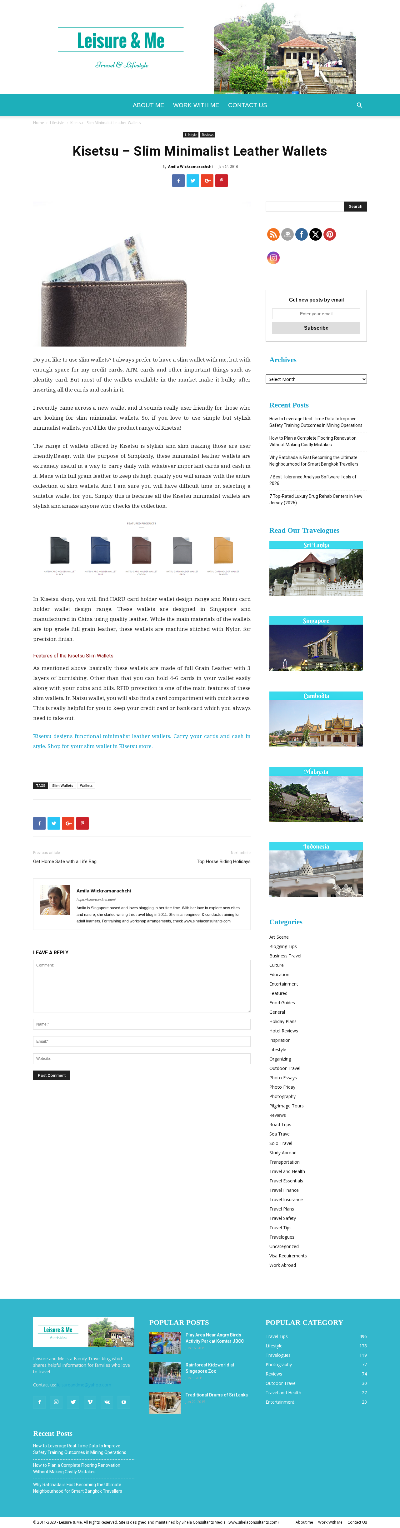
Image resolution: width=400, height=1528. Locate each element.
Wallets (86, 785)
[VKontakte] (107, 1402)
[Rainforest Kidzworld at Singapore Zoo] (165, 1373)
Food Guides (282, 1003)
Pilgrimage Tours (286, 1106)
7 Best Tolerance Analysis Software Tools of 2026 (313, 480)
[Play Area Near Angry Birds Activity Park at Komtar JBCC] (165, 1343)
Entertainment (283, 984)
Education (279, 974)
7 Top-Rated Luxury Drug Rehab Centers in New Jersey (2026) (315, 499)
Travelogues (281, 1237)
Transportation (284, 1162)
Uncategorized (284, 1246)
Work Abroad (282, 1265)
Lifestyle (57, 122)
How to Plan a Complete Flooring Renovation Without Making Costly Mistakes (313, 441)
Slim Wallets (62, 785)
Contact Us (247, 105)
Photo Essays (283, 1078)
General (277, 1012)
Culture (276, 965)
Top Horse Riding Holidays (224, 861)
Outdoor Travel (284, 1068)
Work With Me (196, 105)
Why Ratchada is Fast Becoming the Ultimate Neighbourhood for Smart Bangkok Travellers (313, 461)
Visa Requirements (288, 1256)
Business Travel (285, 956)
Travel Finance (284, 1190)
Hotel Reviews (283, 1031)
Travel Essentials (286, 1181)
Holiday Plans (283, 1021)
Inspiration (280, 1040)
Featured (278, 993)
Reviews (207, 134)
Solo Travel (280, 1143)
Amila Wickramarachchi (190, 166)
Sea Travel (280, 1134)
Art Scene (279, 937)
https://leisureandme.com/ (96, 899)
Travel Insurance (286, 1199)
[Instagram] (56, 1402)
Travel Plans (281, 1209)
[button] (359, 106)
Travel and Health (287, 1171)
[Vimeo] (90, 1402)
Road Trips (280, 1124)
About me (148, 105)
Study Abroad (283, 1153)
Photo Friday (282, 1087)
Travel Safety (282, 1218)
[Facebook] (39, 1402)
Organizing (280, 1059)
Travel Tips (280, 1228)
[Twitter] (73, 1402)
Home (38, 122)
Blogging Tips (283, 946)
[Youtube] (124, 1402)
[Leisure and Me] (200, 47)
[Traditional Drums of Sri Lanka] (165, 1403)
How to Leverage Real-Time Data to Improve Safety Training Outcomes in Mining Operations (315, 422)
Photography (282, 1096)
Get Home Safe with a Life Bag (65, 861)
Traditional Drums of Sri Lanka (217, 1394)
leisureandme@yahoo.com (84, 1385)
